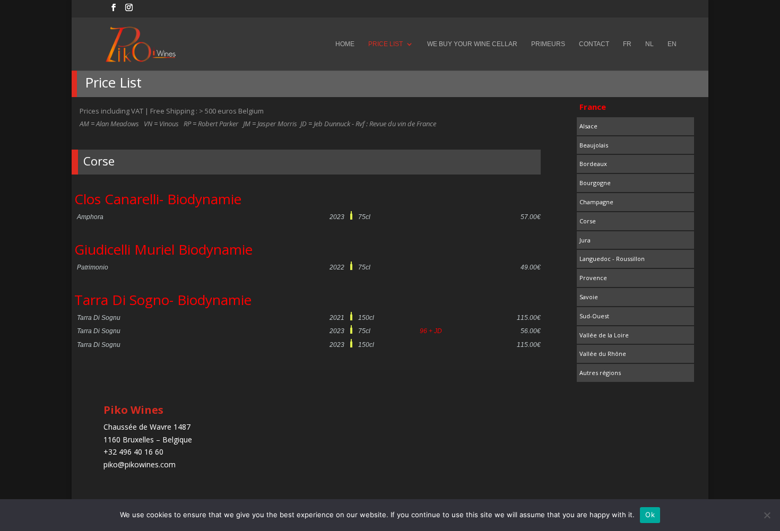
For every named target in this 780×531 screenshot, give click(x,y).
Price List (385, 44)
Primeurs (548, 44)
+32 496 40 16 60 (133, 452)
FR (627, 44)
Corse (587, 221)
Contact (594, 44)
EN (672, 44)
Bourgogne (595, 183)
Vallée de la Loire (604, 335)
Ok (650, 514)
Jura (585, 240)
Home (344, 44)
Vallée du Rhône (602, 354)
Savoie (588, 297)
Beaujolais (593, 145)
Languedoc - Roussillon (612, 259)
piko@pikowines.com (139, 464)
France (592, 106)
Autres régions (600, 373)
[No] (766, 515)
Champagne (596, 202)
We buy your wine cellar (472, 44)
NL (649, 44)
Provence (593, 278)
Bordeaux (593, 164)
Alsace (588, 126)
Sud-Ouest (594, 316)
